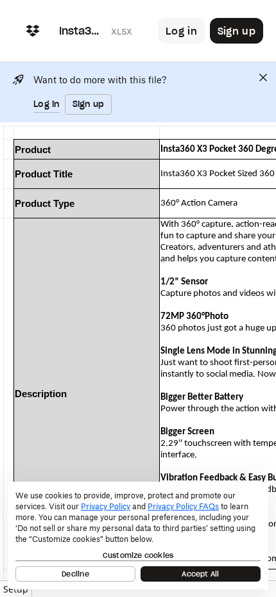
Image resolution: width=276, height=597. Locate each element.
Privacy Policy (105, 506)
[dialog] (138, 535)
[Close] (263, 77)
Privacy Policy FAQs (183, 506)
